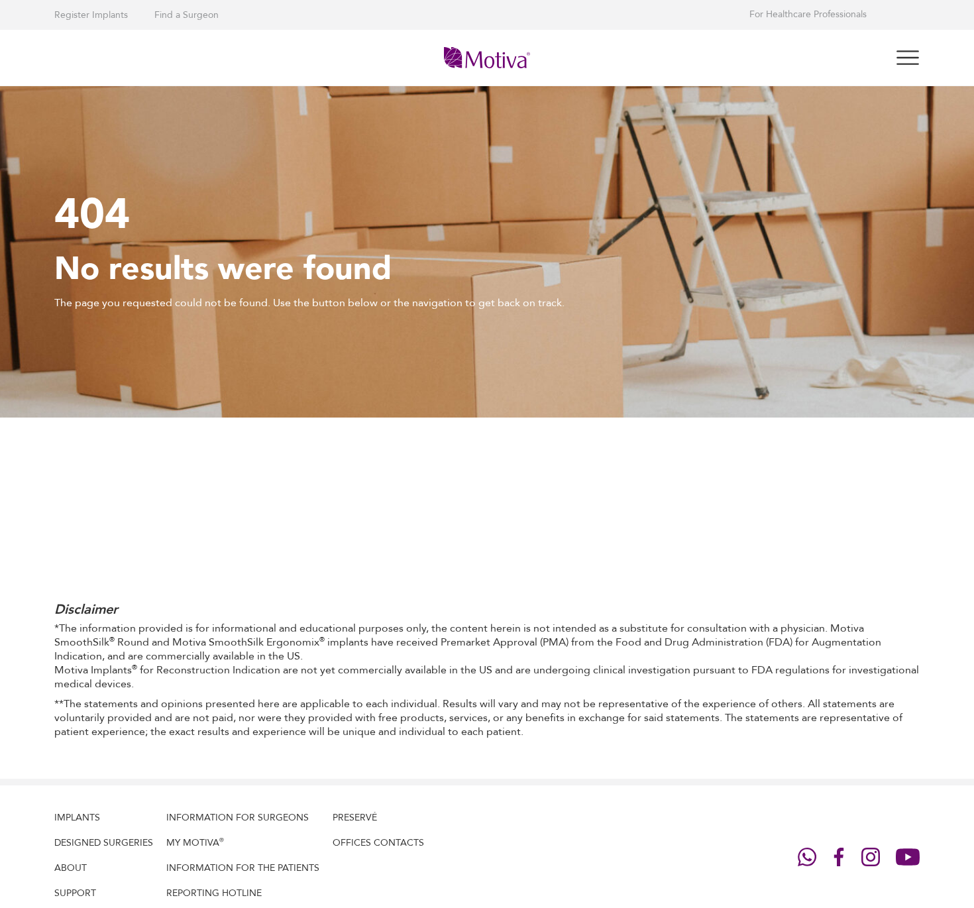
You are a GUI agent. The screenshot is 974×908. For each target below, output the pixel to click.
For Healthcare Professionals (808, 15)
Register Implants (91, 15)
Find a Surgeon (186, 15)
